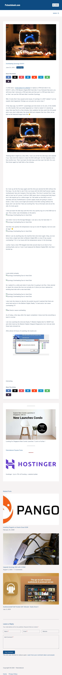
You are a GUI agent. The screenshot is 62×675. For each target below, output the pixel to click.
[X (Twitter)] (15, 77)
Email (25, 631)
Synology (20, 67)
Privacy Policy (13, 674)
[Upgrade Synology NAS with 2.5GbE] (31, 549)
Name (6, 631)
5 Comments (18, 569)
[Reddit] (34, 77)
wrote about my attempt (22, 88)
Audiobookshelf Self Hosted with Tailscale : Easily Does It (20, 607)
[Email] (8, 81)
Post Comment (9, 652)
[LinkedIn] (28, 77)
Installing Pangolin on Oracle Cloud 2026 (15, 527)
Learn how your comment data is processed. (41, 655)
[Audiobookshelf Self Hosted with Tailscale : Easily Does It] (31, 589)
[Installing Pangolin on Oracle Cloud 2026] (31, 509)
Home (5, 674)
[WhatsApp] (47, 77)
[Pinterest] (21, 77)
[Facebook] (8, 77)
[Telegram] (40, 77)
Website (45, 631)
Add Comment (8, 637)
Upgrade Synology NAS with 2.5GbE (14, 567)
